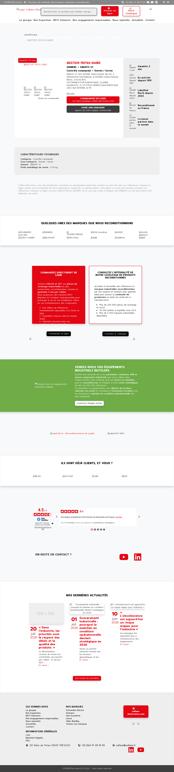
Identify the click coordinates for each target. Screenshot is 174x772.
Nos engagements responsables (92, 20)
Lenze (69, 718)
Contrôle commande (61, 37)
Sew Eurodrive (73, 715)
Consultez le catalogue (115, 333)
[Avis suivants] (139, 517)
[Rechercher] (95, 11)
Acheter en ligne (110, 12)
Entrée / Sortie (86, 37)
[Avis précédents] (56, 517)
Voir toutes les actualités (87, 678)
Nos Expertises (42, 20)
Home (27, 37)
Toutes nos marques (76, 723)
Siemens (70, 713)
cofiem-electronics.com (135, 713)
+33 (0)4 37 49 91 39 (135, 2)
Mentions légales (34, 737)
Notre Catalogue (131, 12)
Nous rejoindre (121, 20)
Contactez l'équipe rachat (89, 403)
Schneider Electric (75, 710)
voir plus (118, 517)
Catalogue (40, 37)
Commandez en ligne (59, 333)
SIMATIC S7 (117, 37)
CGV (28, 735)
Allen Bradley (72, 721)
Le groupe (25, 20)
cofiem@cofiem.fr (126, 745)
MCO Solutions (62, 20)
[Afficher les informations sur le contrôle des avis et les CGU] (52, 523)
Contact (150, 20)
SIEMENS (103, 37)
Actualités (137, 20)
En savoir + (44, 665)
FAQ (28, 740)
